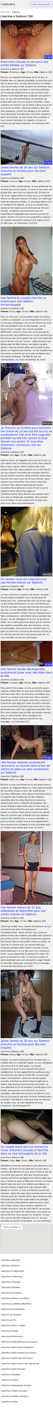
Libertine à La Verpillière (13, 1309)
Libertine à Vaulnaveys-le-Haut (16, 1385)
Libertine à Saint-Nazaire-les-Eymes (18, 1352)
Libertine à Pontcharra (12, 1336)
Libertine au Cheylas (11, 1314)
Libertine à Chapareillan (12, 1271)
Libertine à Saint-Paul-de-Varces (17, 1358)
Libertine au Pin (8, 1320)
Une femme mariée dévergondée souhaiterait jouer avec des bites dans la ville (26, 672)
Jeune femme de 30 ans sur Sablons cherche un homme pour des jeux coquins (25, 171)
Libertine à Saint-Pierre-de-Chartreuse (20, 1363)
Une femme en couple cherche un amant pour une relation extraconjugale (23, 301)
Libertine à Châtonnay (11, 1276)
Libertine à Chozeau (11, 1282)
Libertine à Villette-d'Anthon (14, 1396)
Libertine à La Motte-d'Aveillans (16, 1303)
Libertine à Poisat (9, 1331)
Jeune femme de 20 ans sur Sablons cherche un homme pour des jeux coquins (25, 1044)
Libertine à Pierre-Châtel (13, 1325)
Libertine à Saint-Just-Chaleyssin (17, 1347)
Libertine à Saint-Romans (13, 1369)
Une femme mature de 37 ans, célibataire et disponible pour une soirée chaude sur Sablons (23, 911)
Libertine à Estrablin (10, 1287)
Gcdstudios (8, 4)
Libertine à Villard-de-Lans (14, 1390)
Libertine (5, 12)
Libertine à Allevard (10, 1260)
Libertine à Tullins (9, 1380)
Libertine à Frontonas (11, 1292)
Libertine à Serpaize (11, 1374)
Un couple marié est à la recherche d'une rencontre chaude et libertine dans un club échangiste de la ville (24, 1150)
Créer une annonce (41, 4)
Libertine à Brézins (10, 1265)
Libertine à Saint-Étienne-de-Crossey (19, 1341)
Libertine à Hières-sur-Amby (15, 1298)
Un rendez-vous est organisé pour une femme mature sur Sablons (24, 580)
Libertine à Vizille (9, 1401)
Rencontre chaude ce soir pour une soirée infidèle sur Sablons (24, 63)
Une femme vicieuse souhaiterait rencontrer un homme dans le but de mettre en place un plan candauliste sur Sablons (25, 767)
